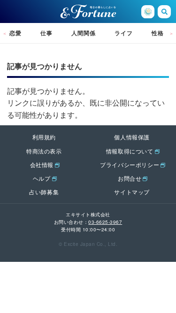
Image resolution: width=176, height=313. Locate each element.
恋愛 (15, 33)
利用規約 (44, 137)
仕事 (46, 33)
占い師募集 (44, 192)
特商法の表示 (44, 151)
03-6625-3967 (105, 222)
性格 (158, 33)
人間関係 (83, 33)
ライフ (124, 33)
